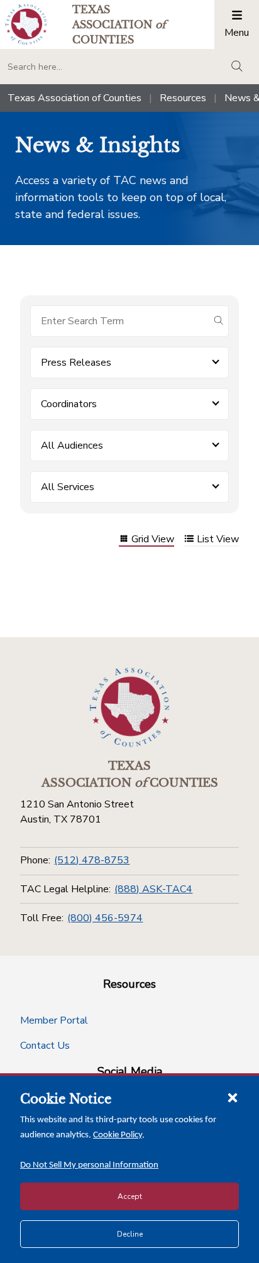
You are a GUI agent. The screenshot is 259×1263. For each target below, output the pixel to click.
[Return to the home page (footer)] (129, 707)
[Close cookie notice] (232, 1097)
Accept (130, 1196)
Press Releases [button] (76, 362)
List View (218, 540)
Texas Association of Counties (74, 98)
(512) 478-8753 (92, 860)
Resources (183, 98)
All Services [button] (67, 487)
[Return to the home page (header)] (26, 24)
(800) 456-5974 (105, 918)
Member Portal (54, 1020)
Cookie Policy (117, 1135)
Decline (130, 1234)
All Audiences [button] (72, 445)
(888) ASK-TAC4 (153, 889)
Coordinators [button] (69, 404)
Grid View (152, 540)
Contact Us (45, 1045)
